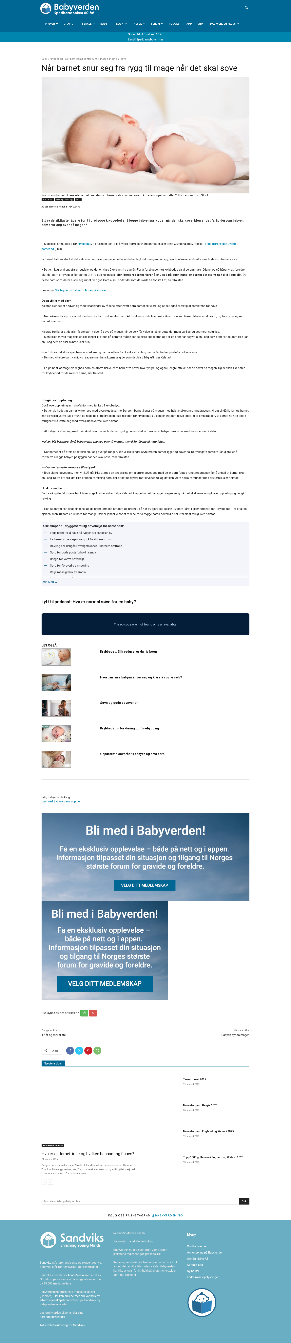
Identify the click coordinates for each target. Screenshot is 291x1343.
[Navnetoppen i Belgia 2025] (165, 1112)
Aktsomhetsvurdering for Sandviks (62, 1325)
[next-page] (50, 1182)
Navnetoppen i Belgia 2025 (200, 1105)
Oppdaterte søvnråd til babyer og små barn (132, 754)
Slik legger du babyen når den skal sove (80, 290)
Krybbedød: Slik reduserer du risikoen (128, 651)
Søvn (78, 199)
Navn (120, 23)
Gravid (68, 23)
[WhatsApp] (97, 1051)
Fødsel (86, 23)
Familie (137, 23)
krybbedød (84, 244)
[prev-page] (44, 1182)
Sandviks (45, 1262)
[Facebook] (70, 1051)
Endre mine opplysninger (203, 1277)
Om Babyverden (197, 1246)
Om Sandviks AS (197, 1258)
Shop (200, 23)
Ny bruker (193, 1271)
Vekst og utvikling (64, 199)
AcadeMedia (76, 1275)
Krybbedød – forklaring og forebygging (129, 728)
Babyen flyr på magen (235, 1035)
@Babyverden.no (167, 1215)
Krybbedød (56, 59)
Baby (103, 23)
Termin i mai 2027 (194, 1079)
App (189, 23)
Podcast (175, 23)
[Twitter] (79, 1051)
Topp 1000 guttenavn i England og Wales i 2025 (213, 1157)
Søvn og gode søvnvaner (119, 703)
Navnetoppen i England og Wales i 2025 (208, 1131)
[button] (246, 8)
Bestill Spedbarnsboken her (145, 39)
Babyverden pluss (223, 23)
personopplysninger (52, 1317)
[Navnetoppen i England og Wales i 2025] (165, 1138)
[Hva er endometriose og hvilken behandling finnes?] (91, 1112)
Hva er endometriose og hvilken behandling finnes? (88, 1153)
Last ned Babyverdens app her (61, 801)
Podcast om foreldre (53, 1145)
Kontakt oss (195, 1265)
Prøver (50, 23)
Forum (155, 23)
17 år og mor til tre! (54, 1035)
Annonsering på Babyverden (205, 1252)
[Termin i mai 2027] (165, 1086)
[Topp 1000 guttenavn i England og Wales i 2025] (165, 1164)
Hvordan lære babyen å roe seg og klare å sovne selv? (141, 677)
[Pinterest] (88, 1051)
